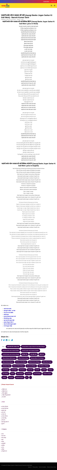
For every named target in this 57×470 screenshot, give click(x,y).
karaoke (37, 369)
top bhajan (28, 373)
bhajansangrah (19, 377)
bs (26, 377)
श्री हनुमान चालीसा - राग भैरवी (9, 310)
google (44, 369)
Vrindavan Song (6, 365)
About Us (30, 467)
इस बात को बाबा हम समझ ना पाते (10, 316)
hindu (12, 373)
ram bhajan (14, 369)
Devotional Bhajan (31, 365)
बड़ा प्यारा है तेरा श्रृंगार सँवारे (9, 320)
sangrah (11, 377)
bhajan (4, 377)
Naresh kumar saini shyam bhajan (11, 350)
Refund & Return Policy (51, 467)
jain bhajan (5, 373)
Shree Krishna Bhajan (8, 362)
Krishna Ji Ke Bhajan (21, 362)
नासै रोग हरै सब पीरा (7, 308)
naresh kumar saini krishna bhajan (11, 354)
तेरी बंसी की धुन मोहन (8, 318)
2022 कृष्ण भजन (33, 354)
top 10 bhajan (37, 373)
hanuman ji (22, 369)
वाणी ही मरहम (6, 314)
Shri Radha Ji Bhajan (44, 365)
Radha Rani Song (47, 362)
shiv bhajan (5, 369)
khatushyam (20, 373)
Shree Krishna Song (23, 358)
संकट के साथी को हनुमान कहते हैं (10, 324)
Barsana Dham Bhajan (18, 365)
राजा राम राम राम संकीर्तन (8, 312)
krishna (50, 369)
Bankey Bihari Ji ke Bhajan (37, 358)
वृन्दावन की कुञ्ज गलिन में (8, 322)
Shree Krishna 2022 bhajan (9, 358)
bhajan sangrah (47, 373)
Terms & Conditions (42, 467)
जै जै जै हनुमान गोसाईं (8, 326)
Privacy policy (35, 467)
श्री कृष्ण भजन (24, 354)
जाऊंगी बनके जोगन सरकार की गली (13, 346)
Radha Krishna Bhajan (34, 362)
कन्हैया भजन (42, 354)
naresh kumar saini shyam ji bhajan (30, 350)
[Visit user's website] (1, 340)
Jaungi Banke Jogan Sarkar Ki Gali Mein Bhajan (33, 346)
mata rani (30, 369)
